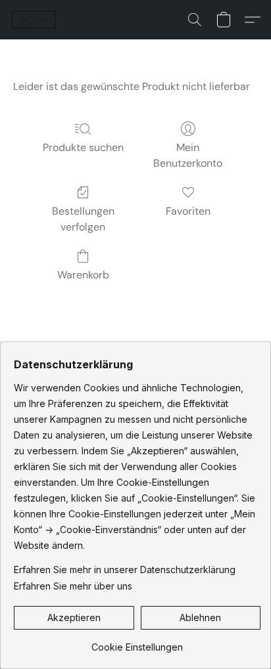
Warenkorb (83, 275)
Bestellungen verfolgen (83, 219)
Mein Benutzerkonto (187, 155)
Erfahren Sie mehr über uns (73, 586)
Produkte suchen (83, 147)
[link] (137, 642)
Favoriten (188, 211)
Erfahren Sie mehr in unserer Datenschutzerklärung (124, 569)
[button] (35, 19)
